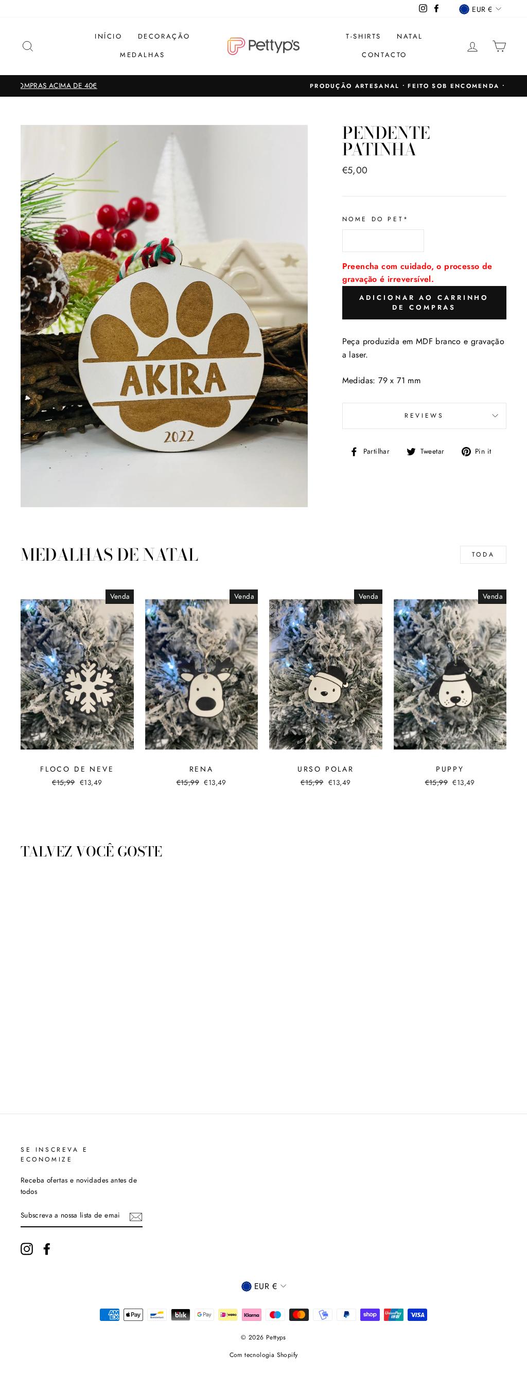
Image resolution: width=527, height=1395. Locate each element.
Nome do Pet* (375, 219)
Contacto (384, 55)
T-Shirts (363, 36)
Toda (483, 554)
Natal (410, 36)
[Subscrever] (136, 1216)
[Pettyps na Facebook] (47, 1249)
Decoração (164, 36)
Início (108, 36)
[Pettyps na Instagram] (27, 1249)
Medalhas (142, 55)
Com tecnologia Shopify (264, 1355)
